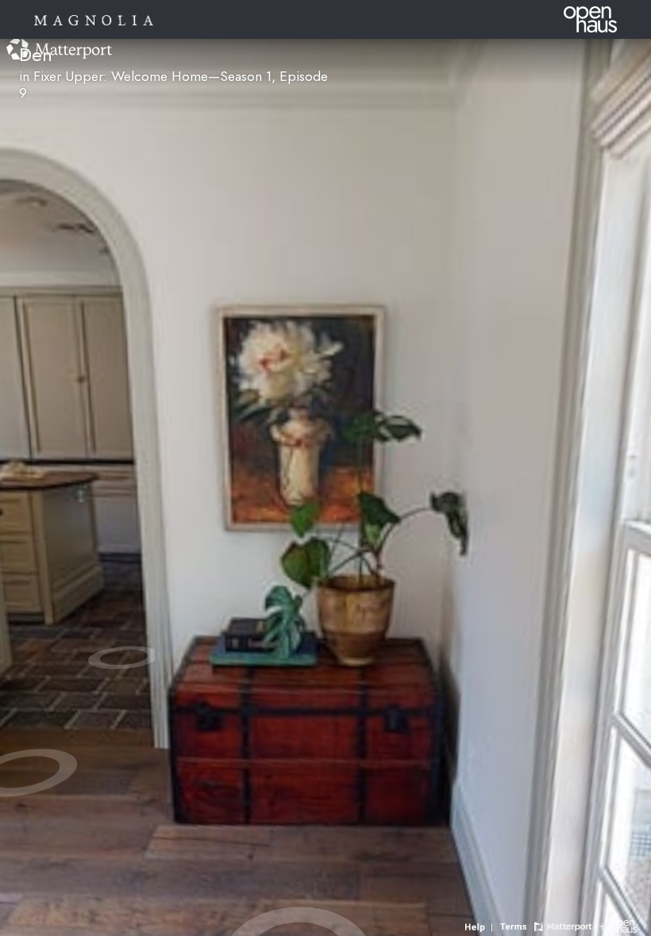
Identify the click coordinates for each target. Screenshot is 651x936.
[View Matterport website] (562, 925)
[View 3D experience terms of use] (515, 925)
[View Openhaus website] (618, 925)
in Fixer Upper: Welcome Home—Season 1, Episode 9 (173, 84)
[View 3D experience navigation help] (480, 925)
